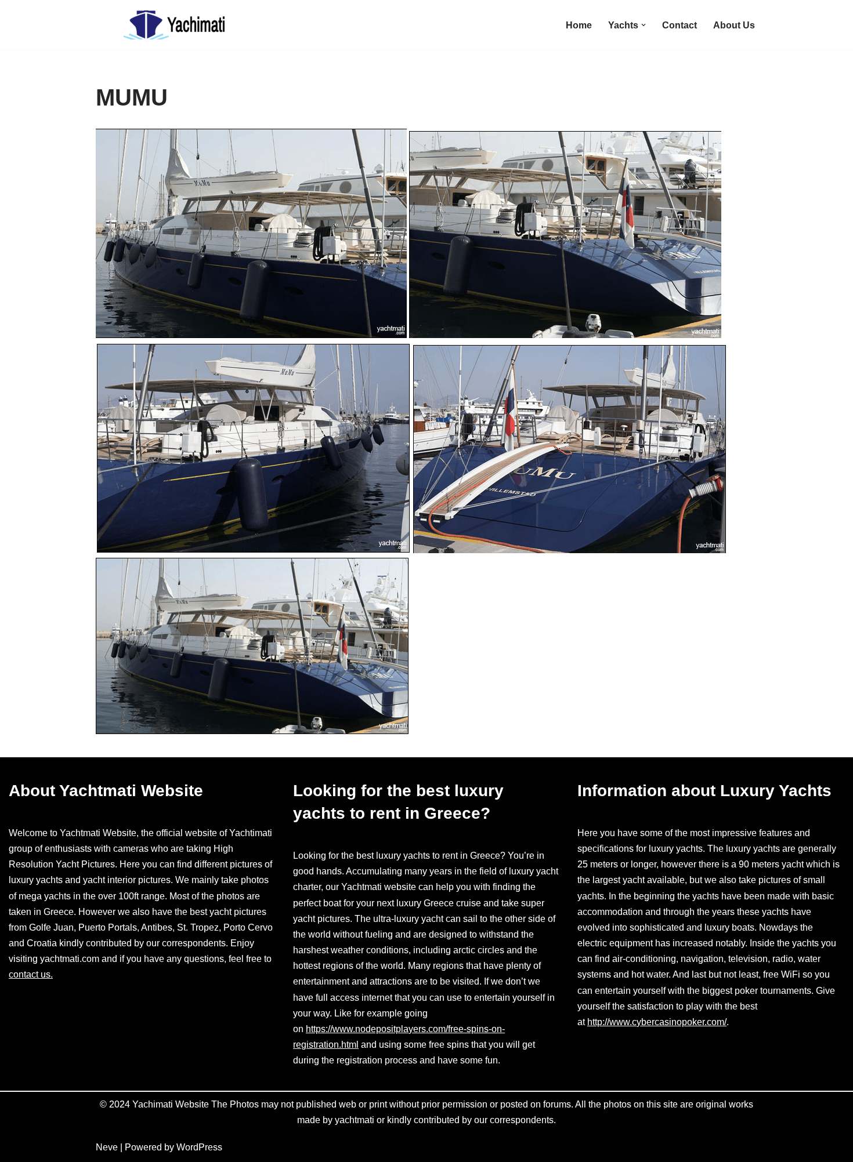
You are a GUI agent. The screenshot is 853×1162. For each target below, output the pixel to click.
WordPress (199, 1147)
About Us (734, 25)
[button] (643, 25)
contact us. (31, 974)
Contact (679, 25)
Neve (107, 1147)
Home (579, 25)
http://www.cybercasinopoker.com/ (657, 1022)
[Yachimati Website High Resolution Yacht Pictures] (168, 24)
